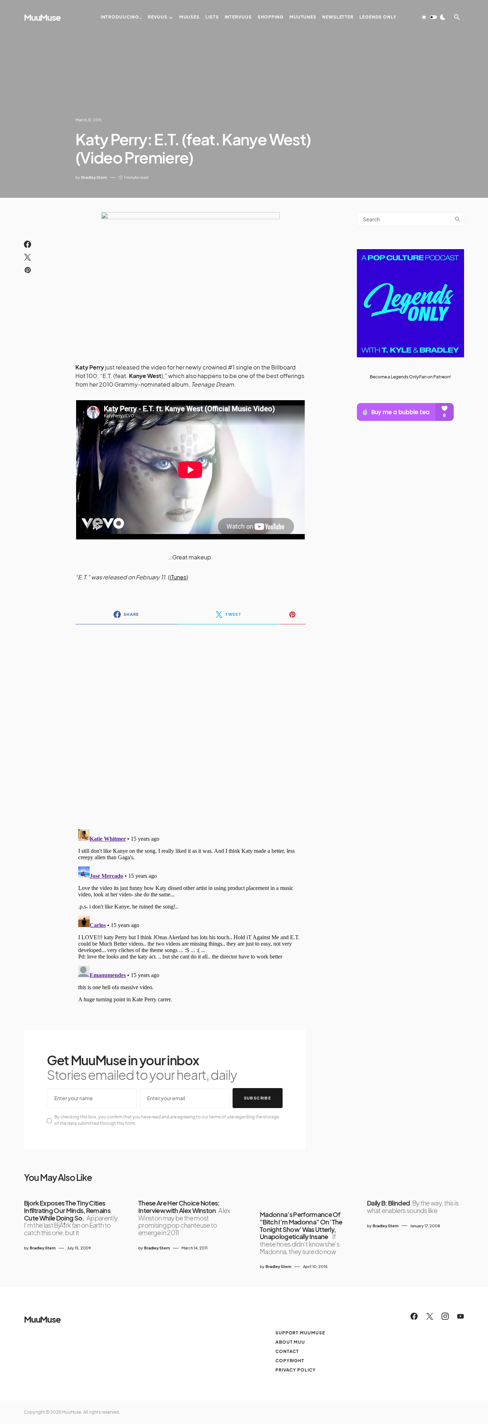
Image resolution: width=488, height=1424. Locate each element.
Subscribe (257, 1098)
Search (458, 219)
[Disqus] (190, 722)
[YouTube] (460, 1316)
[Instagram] (445, 1316)
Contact (287, 1351)
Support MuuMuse (300, 1332)
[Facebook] (414, 1316)
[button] (433, 17)
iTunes (178, 577)
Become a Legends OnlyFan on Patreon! (410, 376)
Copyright (289, 1360)
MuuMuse (42, 17)
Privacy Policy (295, 1370)
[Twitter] (429, 1316)
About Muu (290, 1342)
